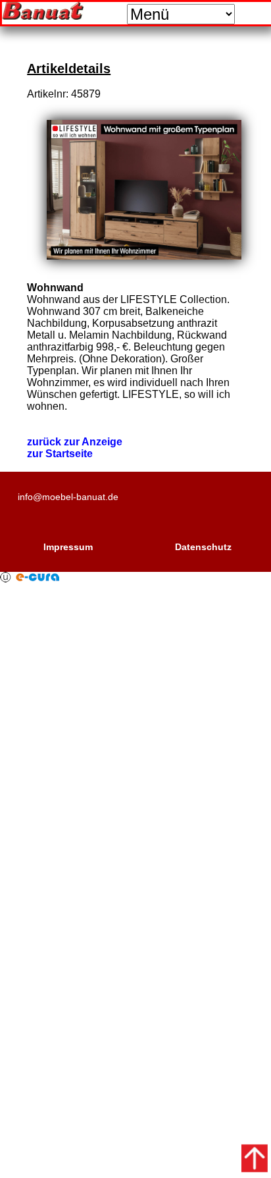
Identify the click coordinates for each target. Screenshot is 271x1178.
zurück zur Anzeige (74, 441)
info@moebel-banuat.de (68, 496)
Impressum (68, 547)
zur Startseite (60, 453)
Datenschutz (203, 547)
